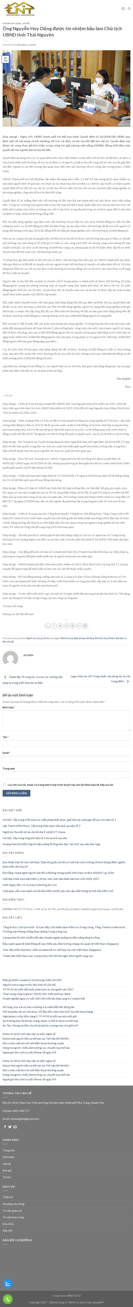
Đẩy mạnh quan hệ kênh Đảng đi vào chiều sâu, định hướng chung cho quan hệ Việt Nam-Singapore (61, 943)
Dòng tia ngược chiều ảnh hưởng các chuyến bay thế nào (36, 1047)
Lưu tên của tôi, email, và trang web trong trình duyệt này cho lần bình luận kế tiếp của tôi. (61, 784)
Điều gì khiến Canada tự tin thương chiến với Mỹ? (32, 980)
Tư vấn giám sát (12, 1210)
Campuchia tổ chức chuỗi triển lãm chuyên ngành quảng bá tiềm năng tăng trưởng (51, 937)
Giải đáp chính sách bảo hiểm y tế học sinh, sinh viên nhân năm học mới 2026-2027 (51, 878)
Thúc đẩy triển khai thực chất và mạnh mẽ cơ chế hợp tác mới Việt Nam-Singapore (52, 949)
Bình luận (9, 707)
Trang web (9, 768)
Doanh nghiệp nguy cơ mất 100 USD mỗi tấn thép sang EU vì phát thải (44, 998)
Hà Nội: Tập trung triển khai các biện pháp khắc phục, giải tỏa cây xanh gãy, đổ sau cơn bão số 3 (59, 819)
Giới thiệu (9, 1157)
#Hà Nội (99, 638)
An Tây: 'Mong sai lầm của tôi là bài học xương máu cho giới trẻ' (40, 1025)
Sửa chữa (8, 1223)
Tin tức (7, 1177)
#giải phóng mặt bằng (84, 638)
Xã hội (26, 23)
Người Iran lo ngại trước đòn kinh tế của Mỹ (29, 984)
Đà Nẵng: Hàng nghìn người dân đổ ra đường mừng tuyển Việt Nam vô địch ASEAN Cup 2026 (58, 872)
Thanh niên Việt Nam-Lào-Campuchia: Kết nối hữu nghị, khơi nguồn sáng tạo (48, 955)
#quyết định (109, 638)
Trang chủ (9, 1150)
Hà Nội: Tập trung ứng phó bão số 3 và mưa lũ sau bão (35, 838)
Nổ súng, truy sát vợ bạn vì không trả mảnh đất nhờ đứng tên (38, 1007)
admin (32, 45)
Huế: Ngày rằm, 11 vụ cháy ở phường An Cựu (30, 884)
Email (6, 752)
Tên (5, 737)
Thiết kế (8, 1197)
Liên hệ (7, 1163)
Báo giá (7, 1170)
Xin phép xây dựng (13, 1203)
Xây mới (7, 1230)
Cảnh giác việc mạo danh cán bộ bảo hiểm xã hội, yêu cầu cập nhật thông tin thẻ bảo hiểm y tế (58, 890)
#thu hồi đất (8, 641)
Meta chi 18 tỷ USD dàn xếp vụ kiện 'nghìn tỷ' (29, 1033)
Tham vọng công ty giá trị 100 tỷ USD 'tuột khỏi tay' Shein (37, 993)
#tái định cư (121, 638)
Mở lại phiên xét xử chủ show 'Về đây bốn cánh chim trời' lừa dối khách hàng (48, 1011)
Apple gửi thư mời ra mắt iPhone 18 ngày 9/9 (29, 1052)
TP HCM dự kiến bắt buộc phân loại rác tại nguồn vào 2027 (38, 989)
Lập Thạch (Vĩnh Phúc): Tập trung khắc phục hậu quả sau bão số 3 (41, 825)
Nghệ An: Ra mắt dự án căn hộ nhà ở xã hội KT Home (34, 832)
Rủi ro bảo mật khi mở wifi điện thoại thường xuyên (33, 1043)
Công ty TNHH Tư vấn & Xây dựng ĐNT (81, 1302)
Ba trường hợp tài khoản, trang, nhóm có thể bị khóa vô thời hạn (40, 1020)
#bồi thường (67, 638)
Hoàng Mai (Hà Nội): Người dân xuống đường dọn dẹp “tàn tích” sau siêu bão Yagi (51, 844)
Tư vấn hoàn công (13, 1217)
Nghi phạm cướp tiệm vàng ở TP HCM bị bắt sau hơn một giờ (40, 1016)
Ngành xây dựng (12, 23)
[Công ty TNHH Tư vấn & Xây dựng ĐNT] (20, 8)
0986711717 (74, 1295)
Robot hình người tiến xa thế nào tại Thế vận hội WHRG (36, 1038)
